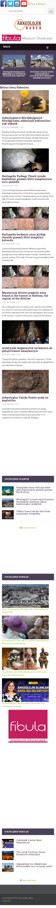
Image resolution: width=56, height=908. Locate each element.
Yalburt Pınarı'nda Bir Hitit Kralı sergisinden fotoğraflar (33, 512)
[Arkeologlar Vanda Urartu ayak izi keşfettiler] (28, 381)
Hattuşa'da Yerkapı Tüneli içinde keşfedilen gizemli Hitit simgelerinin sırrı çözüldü (27, 179)
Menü (6, 46)
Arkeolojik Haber (26, 898)
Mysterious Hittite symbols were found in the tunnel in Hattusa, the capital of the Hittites (25, 295)
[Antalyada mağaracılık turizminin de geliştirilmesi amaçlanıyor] (28, 332)
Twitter (10, 3)
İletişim (42, 4)
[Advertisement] (28, 443)
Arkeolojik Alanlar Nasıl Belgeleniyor (29, 841)
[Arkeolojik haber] (28, 24)
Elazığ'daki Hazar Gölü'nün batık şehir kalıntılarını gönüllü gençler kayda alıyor (34, 489)
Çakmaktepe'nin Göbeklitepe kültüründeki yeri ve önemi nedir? (34, 865)
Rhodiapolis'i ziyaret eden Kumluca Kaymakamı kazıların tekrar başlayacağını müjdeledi (35, 501)
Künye (31, 4)
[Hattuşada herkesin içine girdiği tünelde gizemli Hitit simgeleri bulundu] (28, 218)
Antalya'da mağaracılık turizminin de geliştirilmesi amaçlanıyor (27, 349)
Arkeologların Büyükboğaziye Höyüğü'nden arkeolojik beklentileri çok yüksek (26, 120)
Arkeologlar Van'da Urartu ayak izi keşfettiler (25, 399)
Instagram (17, 3)
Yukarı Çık (6, 900)
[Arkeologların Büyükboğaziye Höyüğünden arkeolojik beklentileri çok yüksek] (28, 102)
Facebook (3, 3)
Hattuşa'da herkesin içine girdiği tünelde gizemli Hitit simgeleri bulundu (24, 237)
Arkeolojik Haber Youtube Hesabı (24, 3)
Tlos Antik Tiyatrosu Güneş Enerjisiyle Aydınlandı (30, 853)
